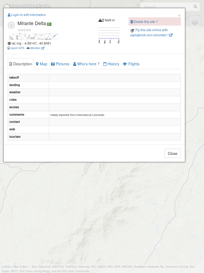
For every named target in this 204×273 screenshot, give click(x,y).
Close (172, 153)
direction (35, 48)
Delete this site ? (145, 21)
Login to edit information (28, 15)
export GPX (17, 48)
